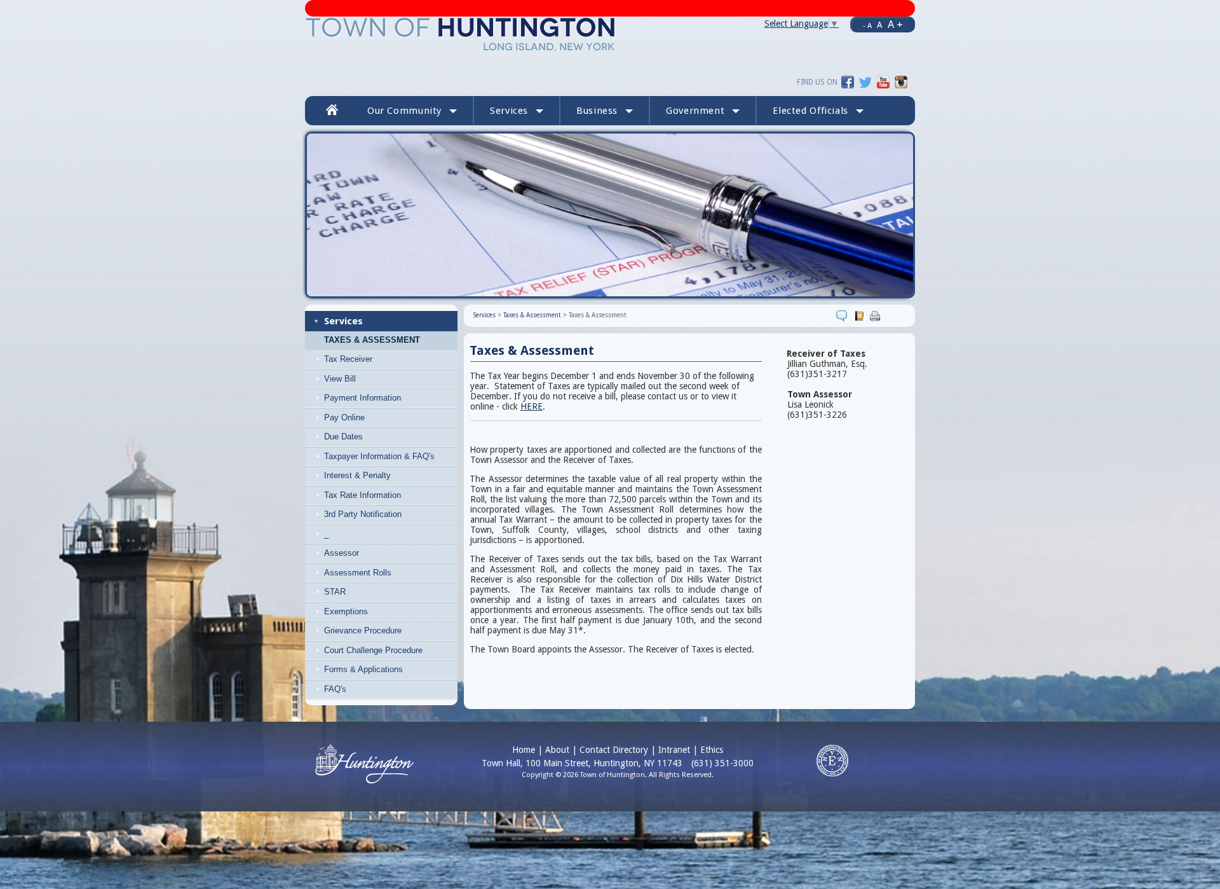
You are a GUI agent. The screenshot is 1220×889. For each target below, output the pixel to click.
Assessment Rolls (357, 572)
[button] (818, 111)
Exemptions (346, 611)
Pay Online (344, 417)
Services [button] (509, 110)
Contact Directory (614, 750)
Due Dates (343, 436)
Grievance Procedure (363, 630)
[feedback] (843, 315)
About (557, 750)
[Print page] (876, 315)
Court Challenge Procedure (373, 650)
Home (523, 750)
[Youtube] (883, 81)
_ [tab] (326, 534)
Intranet (674, 750)
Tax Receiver (348, 359)
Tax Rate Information (362, 495)
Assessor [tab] (341, 553)
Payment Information (362, 398)
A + (895, 24)
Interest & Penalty (357, 475)
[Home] (461, 34)
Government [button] (695, 110)
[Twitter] (865, 81)
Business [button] (597, 110)
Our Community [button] (404, 110)
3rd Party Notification (363, 514)
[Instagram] (901, 81)
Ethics (711, 750)
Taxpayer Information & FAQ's (379, 456)
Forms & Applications (363, 669)
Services (343, 321)
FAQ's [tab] (335, 689)
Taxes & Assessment (372, 340)
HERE (531, 406)
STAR (335, 591)
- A (867, 25)
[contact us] (860, 315)
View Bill (340, 378)
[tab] (391, 359)
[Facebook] (847, 81)
